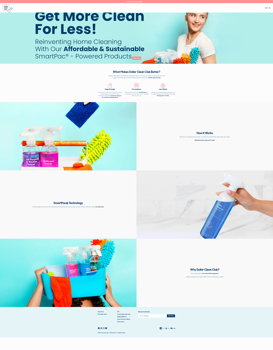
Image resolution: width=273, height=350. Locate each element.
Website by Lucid (112, 332)
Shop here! (136, 58)
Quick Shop (101, 311)
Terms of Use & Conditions (123, 319)
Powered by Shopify (121, 332)
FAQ (118, 311)
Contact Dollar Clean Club (123, 314)
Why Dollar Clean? (102, 314)
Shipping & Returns (122, 316)
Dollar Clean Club (105, 332)
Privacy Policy (120, 321)
